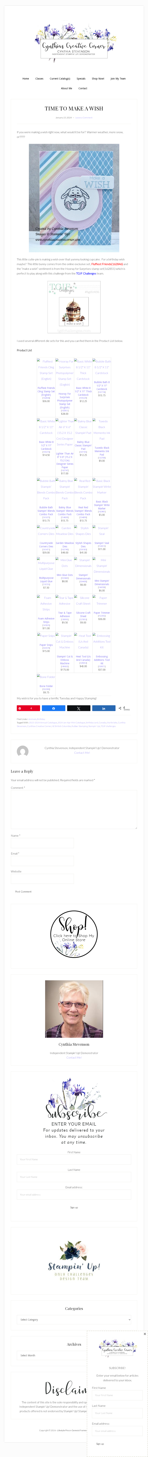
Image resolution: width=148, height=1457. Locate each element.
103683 (65, 578)
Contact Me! (82, 752)
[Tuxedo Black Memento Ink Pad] (102, 438)
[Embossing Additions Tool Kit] (102, 647)
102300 (46, 689)
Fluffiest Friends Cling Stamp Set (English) (46, 391)
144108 (102, 587)
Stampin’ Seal (102, 543)
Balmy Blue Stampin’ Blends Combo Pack (64, 511)
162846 (46, 398)
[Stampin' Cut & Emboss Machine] (65, 647)
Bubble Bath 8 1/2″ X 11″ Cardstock (102, 385)
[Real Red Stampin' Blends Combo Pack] (83, 498)
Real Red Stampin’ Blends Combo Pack (83, 511)
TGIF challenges (108, 726)
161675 (46, 517)
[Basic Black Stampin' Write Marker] (102, 492)
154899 (83, 517)
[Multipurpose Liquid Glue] (46, 568)
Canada (102, 722)
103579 (46, 648)
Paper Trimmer (102, 612)
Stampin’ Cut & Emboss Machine (65, 660)
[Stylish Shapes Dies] (83, 533)
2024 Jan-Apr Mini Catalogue (71, 722)
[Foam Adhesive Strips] (46, 609)
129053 (83, 663)
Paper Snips (46, 644)
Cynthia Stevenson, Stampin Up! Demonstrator (74, 43)
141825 (46, 625)
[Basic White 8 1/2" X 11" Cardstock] (46, 432)
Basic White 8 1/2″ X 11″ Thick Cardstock (83, 391)
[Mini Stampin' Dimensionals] (102, 571)
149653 (65, 666)
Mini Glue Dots (65, 575)
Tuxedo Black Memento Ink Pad (102, 451)
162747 (65, 470)
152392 (102, 616)
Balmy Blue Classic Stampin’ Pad (83, 445)
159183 (83, 549)
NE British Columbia (61, 726)
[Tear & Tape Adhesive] (65, 603)
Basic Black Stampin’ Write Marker (102, 505)
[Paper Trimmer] (102, 603)
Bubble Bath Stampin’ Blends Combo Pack (46, 511)
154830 (65, 517)
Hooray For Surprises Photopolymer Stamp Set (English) (65, 400)
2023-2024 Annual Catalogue (43, 722)
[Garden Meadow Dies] (65, 533)
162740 (65, 549)
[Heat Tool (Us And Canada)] (83, 647)
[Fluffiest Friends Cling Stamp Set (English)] (46, 378)
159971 (102, 666)
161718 (102, 392)
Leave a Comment (83, 117)
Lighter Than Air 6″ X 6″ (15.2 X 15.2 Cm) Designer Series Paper (65, 460)
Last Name (74, 1169)
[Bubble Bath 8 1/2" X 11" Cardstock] (102, 373)
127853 (83, 619)
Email (15, 853)
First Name (74, 1152)
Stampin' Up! (94, 726)
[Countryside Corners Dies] (46, 533)
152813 (102, 546)
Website (16, 871)
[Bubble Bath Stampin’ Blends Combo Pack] (46, 498)
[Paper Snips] (46, 635)
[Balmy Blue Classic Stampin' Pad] (83, 432)
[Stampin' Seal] (102, 533)
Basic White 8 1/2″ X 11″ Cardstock (46, 445)
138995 (65, 619)
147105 (83, 452)
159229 (83, 398)
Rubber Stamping (80, 726)
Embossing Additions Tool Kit (102, 660)
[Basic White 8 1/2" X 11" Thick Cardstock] (83, 378)
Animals (32, 719)
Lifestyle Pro (63, 1430)
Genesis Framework (81, 1430)
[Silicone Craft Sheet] (83, 603)
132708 (102, 458)
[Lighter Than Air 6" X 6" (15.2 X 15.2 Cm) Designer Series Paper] (65, 444)
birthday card (92, 722)
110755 (46, 584)
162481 (102, 511)
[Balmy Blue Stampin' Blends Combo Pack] (65, 498)
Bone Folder (46, 686)
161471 (46, 549)
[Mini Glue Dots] (65, 565)
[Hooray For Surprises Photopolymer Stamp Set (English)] (65, 384)
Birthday (41, 719)
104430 (83, 581)
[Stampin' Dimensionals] (83, 565)
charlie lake (112, 722)
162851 (65, 410)
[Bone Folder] (46, 677)
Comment (18, 787)
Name (15, 835)
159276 (46, 452)
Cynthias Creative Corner (39, 726)
